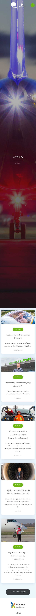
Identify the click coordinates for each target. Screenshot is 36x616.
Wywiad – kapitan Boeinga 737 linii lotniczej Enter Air (18, 492)
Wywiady (18, 329)
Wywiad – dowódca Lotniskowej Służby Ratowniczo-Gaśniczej (18, 435)
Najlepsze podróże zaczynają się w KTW (18, 384)
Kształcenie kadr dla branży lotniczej (18, 336)
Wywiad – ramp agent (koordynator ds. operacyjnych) (18, 556)
